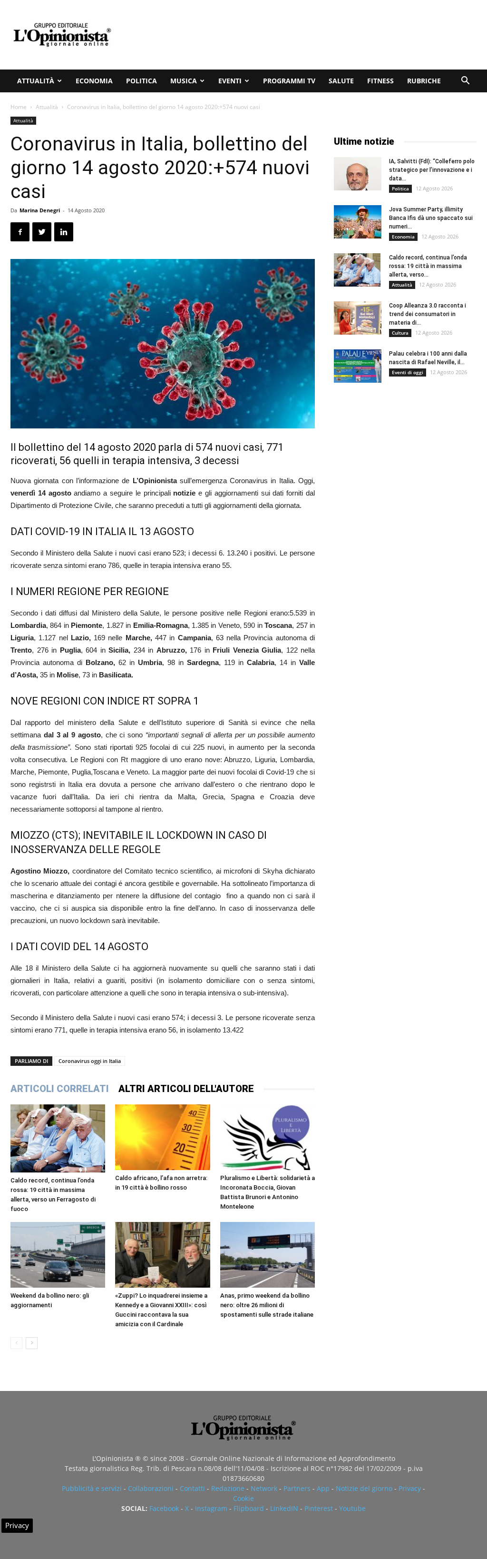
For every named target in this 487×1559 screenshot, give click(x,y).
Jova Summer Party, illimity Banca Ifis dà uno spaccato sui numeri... (431, 218)
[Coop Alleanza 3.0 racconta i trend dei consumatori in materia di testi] (357, 318)
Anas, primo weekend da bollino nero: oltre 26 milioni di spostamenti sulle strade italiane (266, 1305)
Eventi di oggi (407, 372)
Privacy (410, 1488)
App (323, 1488)
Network (264, 1488)
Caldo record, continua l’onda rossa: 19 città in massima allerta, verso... (428, 266)
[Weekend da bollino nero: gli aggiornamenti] (57, 1254)
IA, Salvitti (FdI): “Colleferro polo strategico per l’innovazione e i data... (432, 170)
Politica (141, 80)
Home (18, 107)
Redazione (227, 1488)
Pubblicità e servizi (92, 1488)
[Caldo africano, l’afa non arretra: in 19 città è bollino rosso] (162, 1137)
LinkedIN (284, 1508)
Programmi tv (289, 80)
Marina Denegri (39, 210)
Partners (297, 1488)
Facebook (164, 1508)
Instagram (211, 1508)
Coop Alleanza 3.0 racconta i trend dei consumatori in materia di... (427, 314)
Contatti (192, 1488)
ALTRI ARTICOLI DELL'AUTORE (186, 1088)
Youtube (352, 1508)
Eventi (230, 80)
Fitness (380, 80)
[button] (465, 81)
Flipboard (249, 1508)
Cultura (400, 332)
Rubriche (424, 80)
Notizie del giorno (364, 1488)
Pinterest (318, 1508)
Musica (183, 80)
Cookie (243, 1498)
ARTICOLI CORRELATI (59, 1088)
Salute (341, 80)
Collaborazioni (151, 1488)
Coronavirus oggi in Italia (89, 1060)
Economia (94, 80)
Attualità (35, 80)
